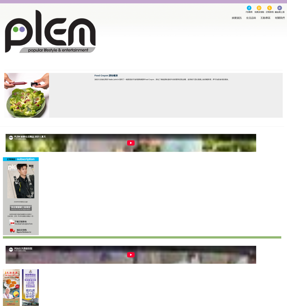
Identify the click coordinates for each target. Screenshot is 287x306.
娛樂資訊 (237, 17)
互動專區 (265, 17)
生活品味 (251, 17)
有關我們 (280, 17)
